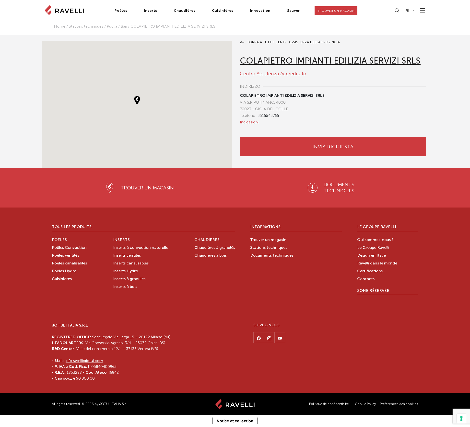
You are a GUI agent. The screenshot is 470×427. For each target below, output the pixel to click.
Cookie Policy (365, 404)
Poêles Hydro (64, 271)
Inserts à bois (125, 287)
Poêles (121, 11)
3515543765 (268, 115)
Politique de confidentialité (329, 404)
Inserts (150, 11)
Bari (124, 26)
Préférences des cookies (399, 404)
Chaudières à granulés (214, 248)
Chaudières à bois (210, 256)
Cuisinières (222, 11)
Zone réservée (373, 291)
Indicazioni (249, 122)
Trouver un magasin (268, 240)
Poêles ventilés (65, 256)
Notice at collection (235, 420)
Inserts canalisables (131, 263)
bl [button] (408, 10)
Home (59, 26)
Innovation (260, 11)
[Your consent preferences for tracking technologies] (461, 418)
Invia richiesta (333, 147)
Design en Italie (371, 256)
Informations (265, 227)
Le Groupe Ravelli (376, 227)
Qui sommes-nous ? (375, 240)
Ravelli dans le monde (377, 263)
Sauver (293, 11)
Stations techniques (86, 26)
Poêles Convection (69, 248)
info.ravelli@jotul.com (84, 360)
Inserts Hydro (125, 271)
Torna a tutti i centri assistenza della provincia (293, 42)
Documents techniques (271, 256)
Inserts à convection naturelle (140, 248)
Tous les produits (72, 227)
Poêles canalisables (69, 263)
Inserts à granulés (129, 279)
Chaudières (184, 11)
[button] (397, 10)
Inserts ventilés (127, 256)
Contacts (366, 279)
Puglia (112, 26)
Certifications (370, 271)
